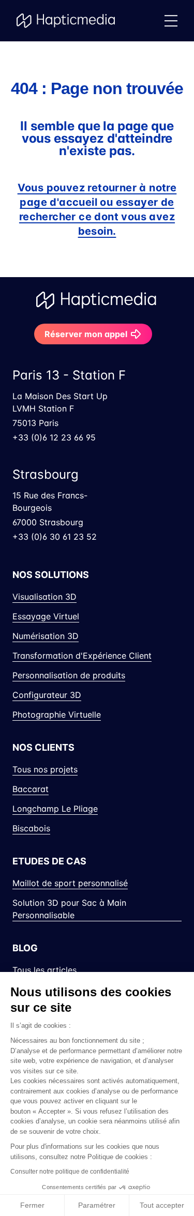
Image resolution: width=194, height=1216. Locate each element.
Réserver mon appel (85, 334)
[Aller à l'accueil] (66, 20)
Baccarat (30, 789)
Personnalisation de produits (68, 675)
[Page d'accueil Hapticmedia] (97, 300)
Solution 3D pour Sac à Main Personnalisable (69, 909)
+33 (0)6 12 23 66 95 (54, 437)
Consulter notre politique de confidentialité (69, 1171)
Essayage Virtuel (45, 616)
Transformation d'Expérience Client (82, 655)
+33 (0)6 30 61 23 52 (54, 536)
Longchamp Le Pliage (55, 808)
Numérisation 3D (45, 636)
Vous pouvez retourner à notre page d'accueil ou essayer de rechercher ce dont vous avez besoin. (97, 209)
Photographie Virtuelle (56, 714)
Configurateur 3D (46, 695)
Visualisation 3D (44, 596)
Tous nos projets (45, 769)
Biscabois (31, 828)
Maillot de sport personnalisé (70, 883)
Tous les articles (44, 970)
